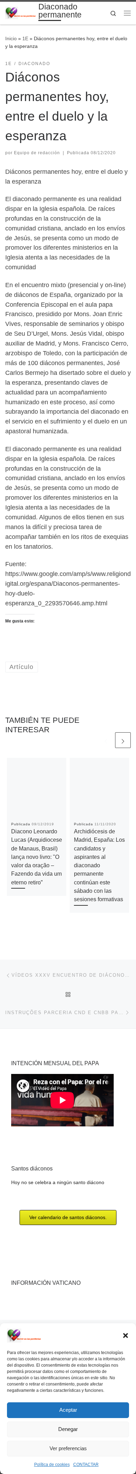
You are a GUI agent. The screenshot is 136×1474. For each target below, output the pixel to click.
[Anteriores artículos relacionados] (106, 740)
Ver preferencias (68, 1448)
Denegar (68, 1429)
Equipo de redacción (37, 152)
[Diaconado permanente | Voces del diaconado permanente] (20, 12)
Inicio (11, 38)
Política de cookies (52, 1464)
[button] (125, 1335)
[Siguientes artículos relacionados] (123, 740)
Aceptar (68, 1410)
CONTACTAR (86, 1464)
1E (25, 38)
